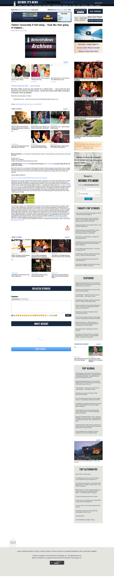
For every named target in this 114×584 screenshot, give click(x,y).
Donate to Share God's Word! (88, 51)
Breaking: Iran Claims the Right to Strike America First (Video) (87, 312)
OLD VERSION (95, 11)
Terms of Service (57, 551)
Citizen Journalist (49, 163)
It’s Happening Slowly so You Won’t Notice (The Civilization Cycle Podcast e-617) (87, 478)
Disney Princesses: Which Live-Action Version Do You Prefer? (40, 127)
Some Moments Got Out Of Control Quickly (81, 359)
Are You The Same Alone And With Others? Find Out (20, 146)
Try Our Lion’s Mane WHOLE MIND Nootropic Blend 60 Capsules (29, 178)
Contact (42, 551)
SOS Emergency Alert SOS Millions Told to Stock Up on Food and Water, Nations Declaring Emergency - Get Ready (87, 232)
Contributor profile (26, 19)
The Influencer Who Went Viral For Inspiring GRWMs (95, 360)
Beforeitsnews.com (24, 10)
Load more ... (41, 349)
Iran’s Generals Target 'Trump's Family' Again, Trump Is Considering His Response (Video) (88, 317)
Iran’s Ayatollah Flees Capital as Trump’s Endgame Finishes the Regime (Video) (87, 432)
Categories (97, 5)
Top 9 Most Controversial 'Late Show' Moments (20, 275)
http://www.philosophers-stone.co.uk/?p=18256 (28, 104)
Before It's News (28, 2)
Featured (20, 5)
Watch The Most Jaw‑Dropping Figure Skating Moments (21, 256)
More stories (33, 19)
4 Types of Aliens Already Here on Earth (86, 496)
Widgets (94, 551)
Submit (88, 199)
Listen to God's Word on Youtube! (88, 48)
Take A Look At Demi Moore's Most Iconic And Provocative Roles (60, 276)
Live (70, 5)
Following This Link (18, 220)
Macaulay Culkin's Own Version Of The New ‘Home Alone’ (60, 146)
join (19, 158)
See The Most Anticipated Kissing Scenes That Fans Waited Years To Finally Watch (40, 257)
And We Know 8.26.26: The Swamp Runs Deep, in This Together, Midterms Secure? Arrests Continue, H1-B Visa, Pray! (87, 220)
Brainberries (15, 125)
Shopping (91, 5)
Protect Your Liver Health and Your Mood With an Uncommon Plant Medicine (88, 501)
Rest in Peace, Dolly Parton (83, 474)
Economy (26, 5)
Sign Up (100, 3)
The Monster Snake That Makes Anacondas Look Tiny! (87, 137)
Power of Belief (47, 5)
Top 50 (78, 5)
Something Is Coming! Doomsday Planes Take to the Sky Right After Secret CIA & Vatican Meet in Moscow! (88, 243)
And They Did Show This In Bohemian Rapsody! (40, 275)
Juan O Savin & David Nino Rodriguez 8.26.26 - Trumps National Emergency (88, 213)
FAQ (36, 551)
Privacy (48, 551)
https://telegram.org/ (95, 160)
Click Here (26, 163)
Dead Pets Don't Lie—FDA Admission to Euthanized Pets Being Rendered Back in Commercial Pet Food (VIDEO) (87, 324)
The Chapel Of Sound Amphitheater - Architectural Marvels (86, 461)
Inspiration (65, 5)
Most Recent (84, 5)
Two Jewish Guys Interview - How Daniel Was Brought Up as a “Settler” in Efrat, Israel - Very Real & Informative (88, 485)
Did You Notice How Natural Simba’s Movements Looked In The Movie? (21, 128)
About (19, 551)
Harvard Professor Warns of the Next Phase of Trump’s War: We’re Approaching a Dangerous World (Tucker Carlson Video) (88, 426)
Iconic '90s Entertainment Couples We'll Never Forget (39, 146)
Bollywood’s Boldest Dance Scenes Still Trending (86, 79)
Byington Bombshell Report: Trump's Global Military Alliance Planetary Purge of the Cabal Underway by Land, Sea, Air (88, 284)
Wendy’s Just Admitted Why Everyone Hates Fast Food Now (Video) (88, 290)
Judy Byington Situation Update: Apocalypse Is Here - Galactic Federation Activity (88, 254)
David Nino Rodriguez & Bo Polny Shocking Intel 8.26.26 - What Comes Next (88, 265)
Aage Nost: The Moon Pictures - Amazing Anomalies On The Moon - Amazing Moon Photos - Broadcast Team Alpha (87, 336)
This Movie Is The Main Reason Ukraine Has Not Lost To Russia (61, 256)
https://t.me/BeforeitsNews (82, 165)
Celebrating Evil (80, 516)
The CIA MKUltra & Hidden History (85, 519)
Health (31, 5)
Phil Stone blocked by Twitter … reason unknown (25, 86)
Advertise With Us (28, 551)
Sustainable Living (56, 5)
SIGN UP (80, 185)
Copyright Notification (71, 551)
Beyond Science (38, 5)
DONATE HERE (80, 12)
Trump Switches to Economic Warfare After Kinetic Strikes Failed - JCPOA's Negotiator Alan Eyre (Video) (87, 412)
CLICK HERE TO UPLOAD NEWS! (95, 20)
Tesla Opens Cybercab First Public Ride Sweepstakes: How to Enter (87, 511)
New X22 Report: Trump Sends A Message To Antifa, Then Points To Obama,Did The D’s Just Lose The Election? (88, 307)
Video (74, 5)
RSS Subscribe (85, 551)
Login (96, 3)
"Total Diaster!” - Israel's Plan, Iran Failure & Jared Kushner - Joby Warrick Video (87, 295)
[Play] (88, 33)
